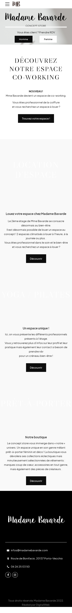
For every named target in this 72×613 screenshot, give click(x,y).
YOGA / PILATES (36, 294)
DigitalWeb (43, 604)
